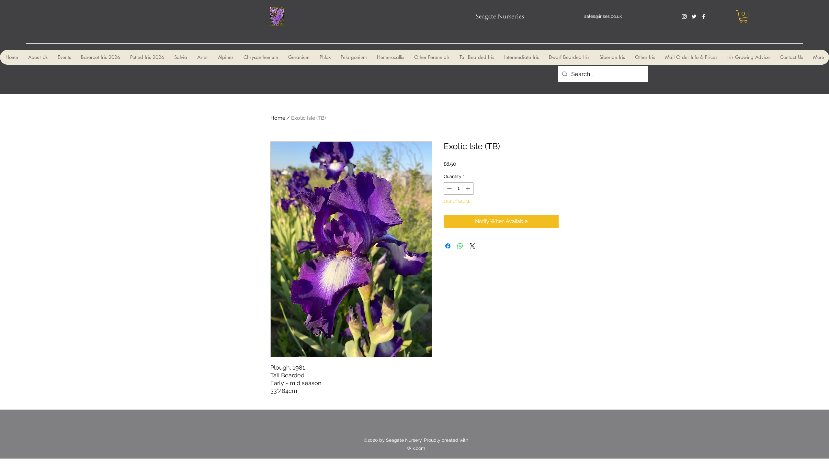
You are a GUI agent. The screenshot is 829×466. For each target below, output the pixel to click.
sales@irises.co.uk (603, 16)
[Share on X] (472, 246)
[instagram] (684, 16)
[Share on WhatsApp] (460, 246)
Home (277, 118)
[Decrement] (449, 188)
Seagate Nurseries (499, 16)
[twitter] (694, 16)
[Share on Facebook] (448, 246)
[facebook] (703, 16)
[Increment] (468, 188)
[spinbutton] (458, 188)
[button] (743, 16)
